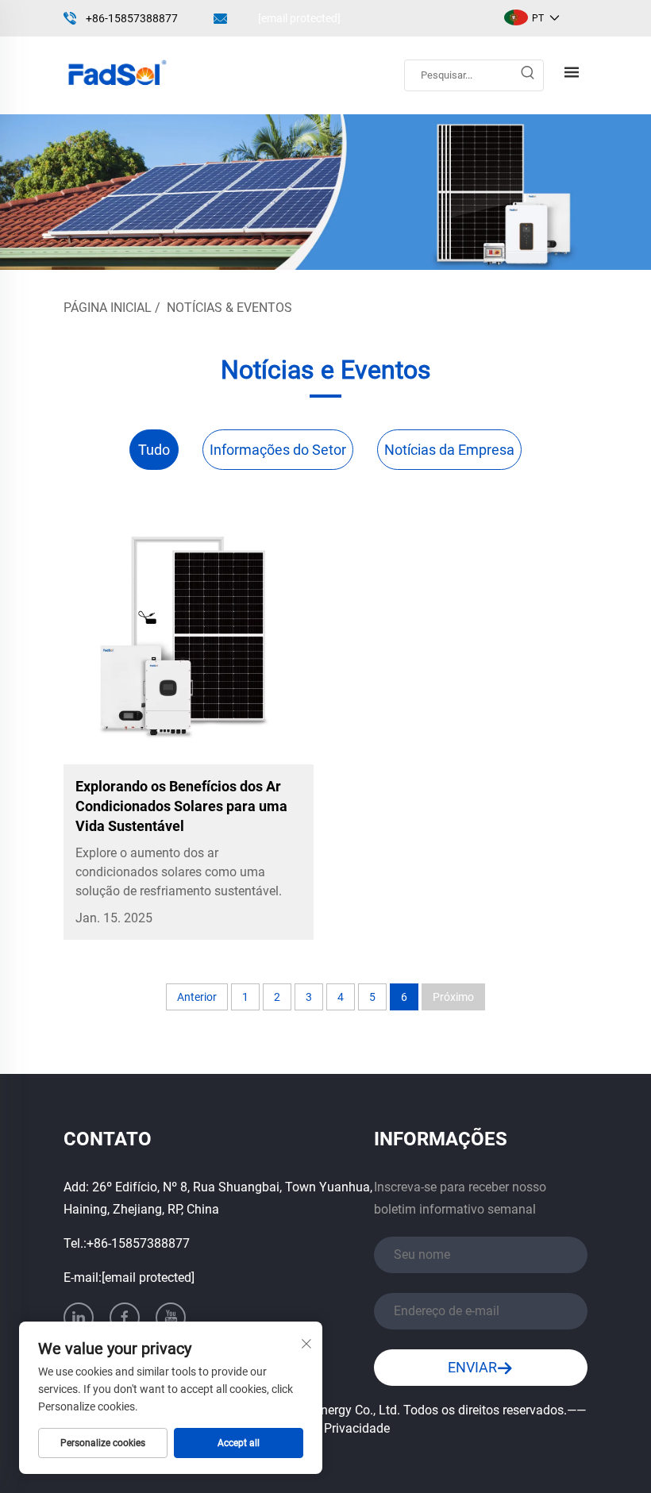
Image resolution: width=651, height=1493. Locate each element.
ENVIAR (472, 1367)
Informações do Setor (278, 449)
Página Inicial (108, 307)
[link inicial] (116, 74)
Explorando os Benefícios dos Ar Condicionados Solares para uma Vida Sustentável (181, 806)
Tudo (154, 449)
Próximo (453, 997)
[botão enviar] (527, 75)
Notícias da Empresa (449, 449)
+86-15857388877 (132, 18)
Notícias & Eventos (229, 307)
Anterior (197, 997)
